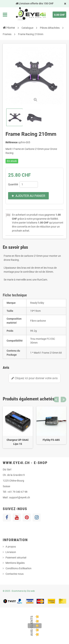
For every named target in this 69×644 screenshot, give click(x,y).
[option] (18, 427)
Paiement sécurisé (16, 557)
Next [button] (63, 399)
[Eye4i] (30, 14)
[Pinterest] (27, 518)
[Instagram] (37, 518)
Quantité (13, 184)
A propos (11, 546)
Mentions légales (15, 562)
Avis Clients (31, 626)
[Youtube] (17, 518)
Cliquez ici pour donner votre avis (36, 378)
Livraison (11, 552)
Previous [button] (56, 399)
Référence (12, 142)
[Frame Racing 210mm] (14, 117)
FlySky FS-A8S (51, 439)
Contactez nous (15, 573)
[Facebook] (7, 518)
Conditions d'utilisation (18, 568)
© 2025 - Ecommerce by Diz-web (19, 591)
